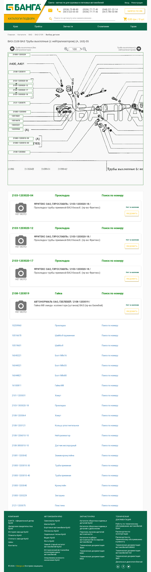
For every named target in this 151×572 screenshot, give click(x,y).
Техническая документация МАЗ (92, 557)
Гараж (134, 26)
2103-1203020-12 (22, 228)
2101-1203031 (19, 395)
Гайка (58, 293)
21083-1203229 (19, 495)
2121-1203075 (19, 505)
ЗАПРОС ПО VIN (134, 11)
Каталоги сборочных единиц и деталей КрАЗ (93, 522)
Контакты (12, 545)
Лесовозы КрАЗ (51, 531)
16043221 (16, 355)
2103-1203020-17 (22, 260)
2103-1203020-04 (22, 195)
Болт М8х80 (61, 375)
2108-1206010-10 (20, 435)
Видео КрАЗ (49, 538)
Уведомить (131, 214)
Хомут (58, 395)
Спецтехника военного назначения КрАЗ (54, 559)
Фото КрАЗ (49, 541)
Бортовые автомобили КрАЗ (57, 527)
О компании (103, 26)
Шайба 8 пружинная (65, 335)
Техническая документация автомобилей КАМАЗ (128, 546)
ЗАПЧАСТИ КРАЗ (87, 516)
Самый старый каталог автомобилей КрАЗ (54, 545)
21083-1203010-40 (21, 475)
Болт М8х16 (61, 355)
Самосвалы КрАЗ (52, 521)
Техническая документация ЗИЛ (128, 557)
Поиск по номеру (112, 195)
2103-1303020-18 (20, 405)
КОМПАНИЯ (13, 516)
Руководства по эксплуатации (123, 533)
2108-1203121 (19, 425)
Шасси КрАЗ (49, 524)
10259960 (16, 325)
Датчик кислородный (65, 445)
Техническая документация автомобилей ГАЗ (128, 551)
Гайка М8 (59, 385)
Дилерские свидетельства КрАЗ (20, 527)
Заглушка (59, 495)
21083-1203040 (19, 485)
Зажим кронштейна (64, 455)
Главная (11, 35)
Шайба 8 (59, 345)
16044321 (16, 365)
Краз (15, 26)
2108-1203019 (20, 293)
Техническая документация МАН (92, 552)
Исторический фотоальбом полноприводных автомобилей (56, 552)
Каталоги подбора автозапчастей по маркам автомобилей (91, 539)
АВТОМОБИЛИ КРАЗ (53, 516)
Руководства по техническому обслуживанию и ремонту (129, 539)
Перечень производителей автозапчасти (92, 533)
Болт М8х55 (61, 365)
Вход (127, 3)
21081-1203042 (19, 455)
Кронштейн (60, 485)
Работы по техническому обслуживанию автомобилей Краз (129, 526)
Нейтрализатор (62, 435)
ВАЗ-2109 (39, 35)
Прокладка (62, 195)
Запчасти (68, 26)
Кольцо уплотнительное (67, 425)
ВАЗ (30, 35)
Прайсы (38, 26)
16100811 (16, 385)
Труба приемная (63, 465)
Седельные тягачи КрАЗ (55, 534)
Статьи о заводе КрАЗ (18, 539)
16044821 (16, 375)
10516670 (16, 335)
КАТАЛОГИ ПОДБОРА (21, 18)
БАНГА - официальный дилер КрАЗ (21, 522)
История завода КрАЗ (18, 532)
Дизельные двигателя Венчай (129, 562)
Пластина (60, 505)
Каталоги (22, 35)
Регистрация (137, 3)
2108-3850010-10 (20, 445)
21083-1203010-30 (21, 465)
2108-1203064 (19, 415)
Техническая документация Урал (92, 546)
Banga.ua (20, 566)
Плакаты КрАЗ (15, 535)
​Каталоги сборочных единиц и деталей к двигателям (93, 527)
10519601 (16, 345)
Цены (10, 542)
